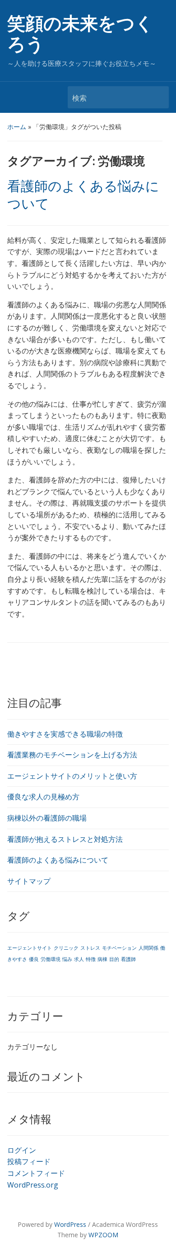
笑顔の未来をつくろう (80, 34)
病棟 (102, 959)
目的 (114, 959)
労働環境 (50, 959)
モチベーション (119, 948)
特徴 (91, 959)
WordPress (70, 1224)
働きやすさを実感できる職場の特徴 (65, 734)
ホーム (16, 126)
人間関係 (148, 948)
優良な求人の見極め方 (43, 797)
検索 (157, 97)
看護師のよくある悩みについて (57, 860)
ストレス (90, 948)
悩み (67, 959)
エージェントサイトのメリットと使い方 (72, 776)
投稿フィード (29, 1161)
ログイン (21, 1150)
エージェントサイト (29, 948)
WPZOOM (103, 1234)
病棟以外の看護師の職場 (47, 818)
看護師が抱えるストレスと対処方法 (65, 839)
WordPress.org (32, 1185)
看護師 (128, 959)
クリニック (66, 948)
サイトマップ (29, 881)
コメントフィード (36, 1173)
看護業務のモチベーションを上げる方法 (72, 755)
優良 (34, 959)
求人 (79, 959)
